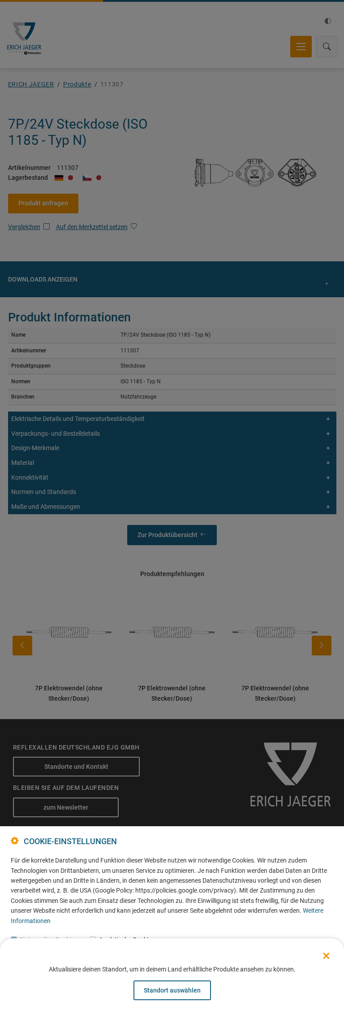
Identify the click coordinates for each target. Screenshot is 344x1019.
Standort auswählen (172, 990)
